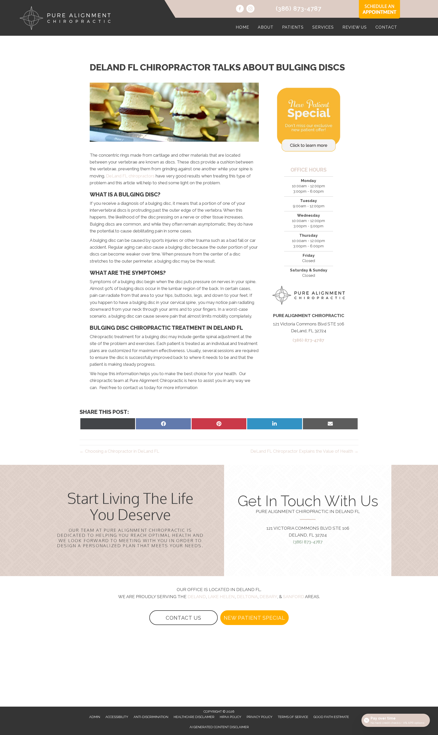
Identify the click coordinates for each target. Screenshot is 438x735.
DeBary (268, 596)
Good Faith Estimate (331, 717)
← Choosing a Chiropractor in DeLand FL (119, 451)
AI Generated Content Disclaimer (219, 727)
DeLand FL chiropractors (130, 175)
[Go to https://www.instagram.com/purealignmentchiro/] (250, 9)
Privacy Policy (259, 717)
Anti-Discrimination (151, 717)
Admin (94, 717)
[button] (183, 617)
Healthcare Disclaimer (194, 717)
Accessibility (116, 717)
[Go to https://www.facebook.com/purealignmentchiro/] (240, 9)
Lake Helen (221, 596)
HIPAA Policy (230, 717)
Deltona (247, 596)
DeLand (197, 596)
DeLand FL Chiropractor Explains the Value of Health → (304, 451)
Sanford (293, 596)
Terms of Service (293, 717)
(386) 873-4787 (298, 8)
